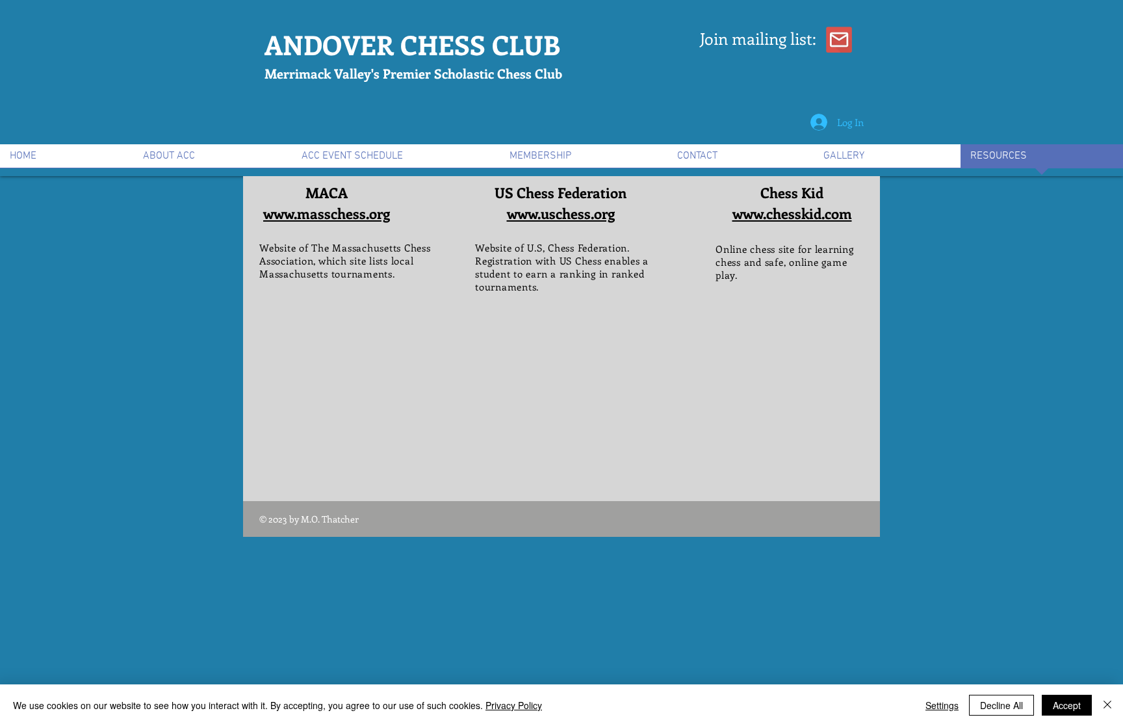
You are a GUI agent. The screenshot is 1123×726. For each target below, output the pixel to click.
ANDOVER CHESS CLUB (412, 44)
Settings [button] (942, 705)
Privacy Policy (513, 705)
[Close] (1107, 705)
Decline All (1001, 705)
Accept (1067, 705)
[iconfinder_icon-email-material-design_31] (839, 40)
